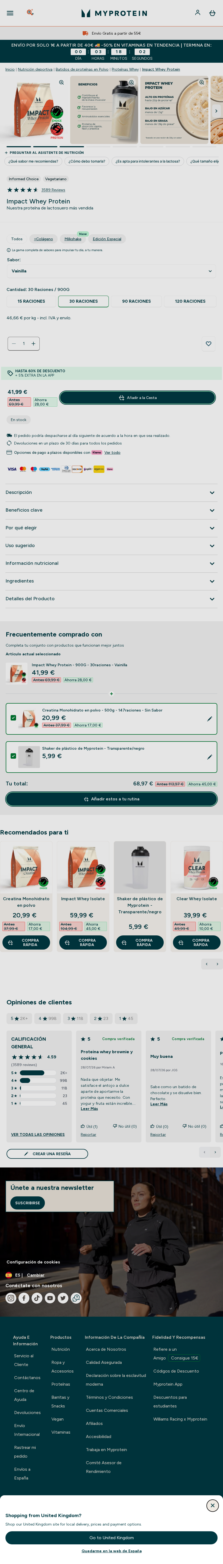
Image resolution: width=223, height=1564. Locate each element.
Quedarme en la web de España (112, 1551)
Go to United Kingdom (111, 1537)
